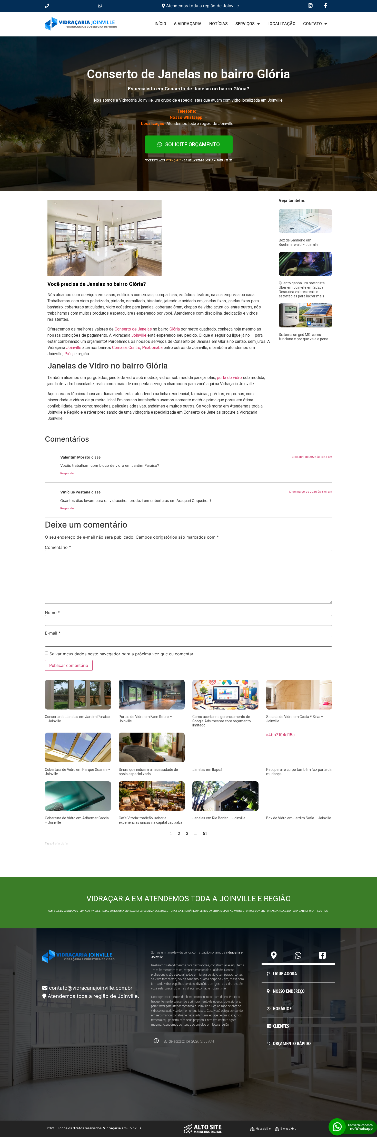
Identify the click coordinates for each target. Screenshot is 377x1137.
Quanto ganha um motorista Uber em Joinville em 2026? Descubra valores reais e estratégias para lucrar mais (302, 289)
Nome (52, 612)
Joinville (138, 335)
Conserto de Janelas (133, 329)
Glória (175, 329)
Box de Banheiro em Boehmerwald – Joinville (299, 242)
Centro (134, 347)
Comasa (119, 347)
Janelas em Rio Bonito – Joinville (218, 818)
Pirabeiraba (152, 347)
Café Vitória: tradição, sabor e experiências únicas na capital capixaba (150, 820)
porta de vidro (229, 377)
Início (160, 23)
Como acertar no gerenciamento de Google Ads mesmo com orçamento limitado (221, 721)
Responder (67, 473)
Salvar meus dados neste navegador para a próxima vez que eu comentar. (121, 654)
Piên (68, 353)
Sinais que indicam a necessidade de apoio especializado (148, 771)
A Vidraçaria (188, 23)
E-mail (53, 633)
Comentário (58, 547)
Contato (312, 23)
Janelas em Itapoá (207, 769)
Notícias (218, 23)
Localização (281, 23)
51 (205, 833)
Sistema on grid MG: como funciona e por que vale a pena (303, 337)
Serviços (245, 23)
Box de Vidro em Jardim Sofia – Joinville (298, 818)
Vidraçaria (173, 160)
